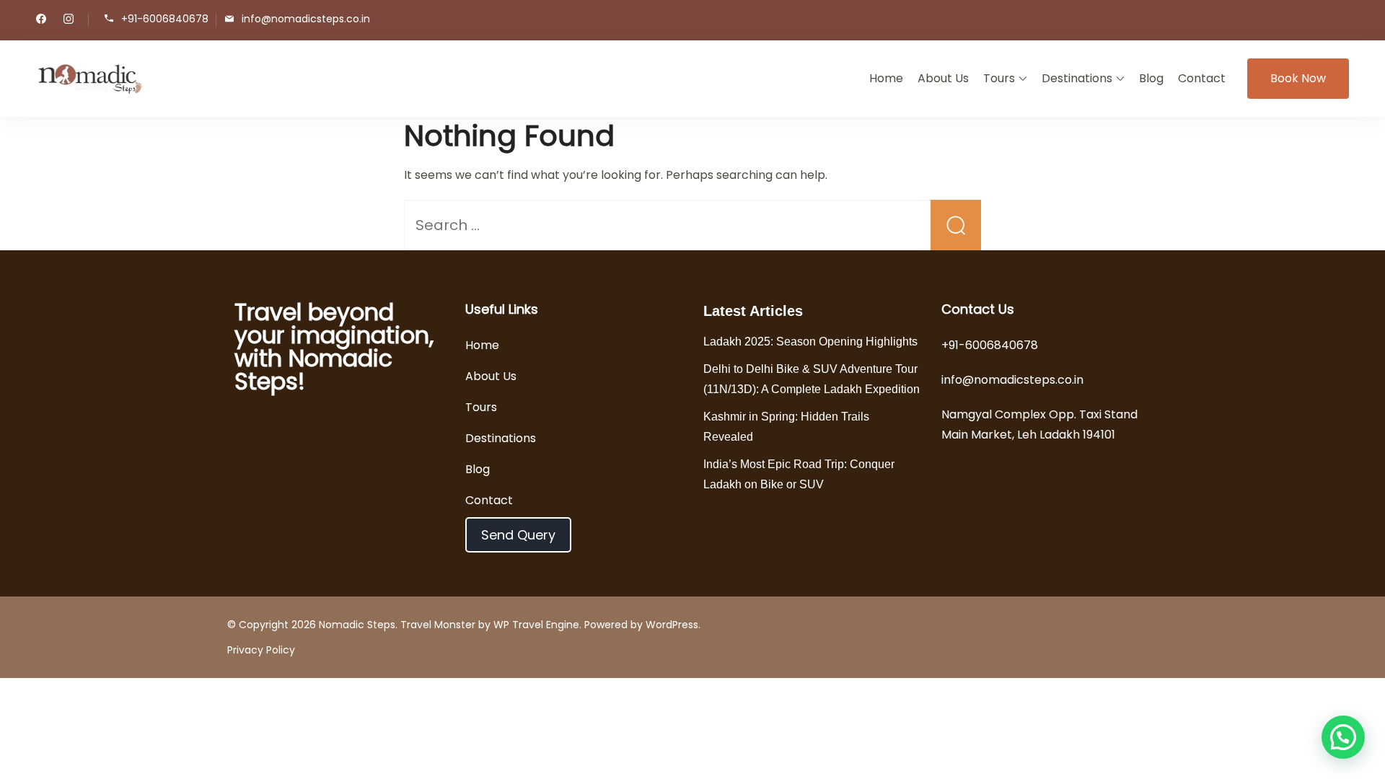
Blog (1151, 78)
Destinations (1077, 78)
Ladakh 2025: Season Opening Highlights (810, 341)
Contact (1202, 78)
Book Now (1298, 78)
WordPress (672, 624)
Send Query (518, 535)
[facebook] (41, 20)
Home (886, 78)
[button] (1343, 737)
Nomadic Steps (357, 624)
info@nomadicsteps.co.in (306, 19)
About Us (943, 78)
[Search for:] (692, 226)
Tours (999, 78)
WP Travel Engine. (537, 624)
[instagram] (68, 20)
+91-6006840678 (164, 19)
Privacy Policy (261, 650)
